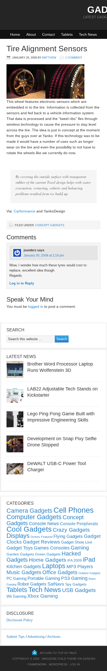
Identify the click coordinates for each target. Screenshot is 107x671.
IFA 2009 (74, 560)
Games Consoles (52, 548)
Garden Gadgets (20, 554)
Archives (54, 637)
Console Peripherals (79, 524)
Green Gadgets (48, 554)
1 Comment (73, 57)
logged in (35, 306)
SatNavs (56, 584)
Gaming (80, 548)
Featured (46, 536)
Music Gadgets (23, 572)
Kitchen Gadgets (23, 566)
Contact (48, 34)
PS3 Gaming (74, 578)
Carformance (24, 211)
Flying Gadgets (68, 536)
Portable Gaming (44, 578)
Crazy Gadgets (71, 530)
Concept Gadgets (49, 225)
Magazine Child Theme (59, 658)
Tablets (67, 34)
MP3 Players (79, 566)
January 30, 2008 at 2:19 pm (44, 255)
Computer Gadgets (34, 516)
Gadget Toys (19, 548)
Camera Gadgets (29, 510)
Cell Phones (74, 510)
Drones (35, 536)
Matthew (49, 57)
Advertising (36, 637)
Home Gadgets (47, 560)
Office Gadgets (59, 572)
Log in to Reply (21, 283)
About (31, 34)
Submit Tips (15, 637)
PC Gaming (16, 578)
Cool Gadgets (29, 529)
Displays (18, 535)
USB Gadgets (79, 590)
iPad (89, 559)
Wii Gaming (16, 596)
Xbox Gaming (42, 596)
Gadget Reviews (41, 542)
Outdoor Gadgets (89, 573)
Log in (75, 664)
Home (15, 34)
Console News (44, 523)
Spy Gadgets (75, 584)
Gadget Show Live (76, 542)
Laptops (53, 565)
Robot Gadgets (31, 584)
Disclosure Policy (19, 620)
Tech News (88, 34)
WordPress (58, 664)
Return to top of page (58, 652)
